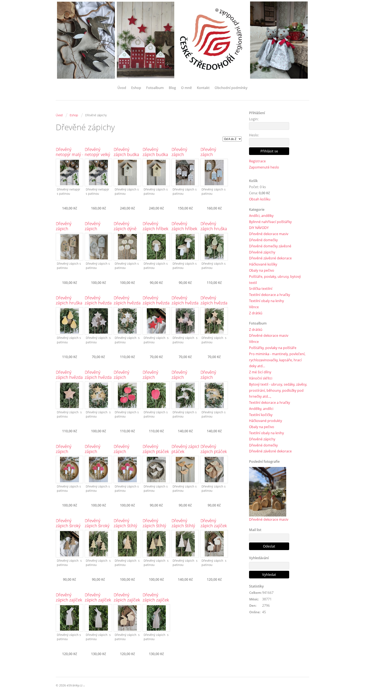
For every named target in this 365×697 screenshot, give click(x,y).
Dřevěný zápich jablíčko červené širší (126, 380)
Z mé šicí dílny (260, 372)
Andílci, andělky (261, 215)
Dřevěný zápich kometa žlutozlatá (209, 380)
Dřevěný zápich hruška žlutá (69, 303)
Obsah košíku (259, 199)
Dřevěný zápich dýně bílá (125, 228)
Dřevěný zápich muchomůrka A (69, 454)
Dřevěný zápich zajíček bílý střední (69, 600)
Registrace (257, 161)
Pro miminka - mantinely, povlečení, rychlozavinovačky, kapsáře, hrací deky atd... (277, 360)
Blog (172, 87)
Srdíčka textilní (260, 288)
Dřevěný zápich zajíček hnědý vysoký (156, 600)
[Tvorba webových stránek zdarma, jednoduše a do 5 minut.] (84, 686)
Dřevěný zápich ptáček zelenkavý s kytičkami (213, 454)
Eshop (136, 87)
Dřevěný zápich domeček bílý (184, 154)
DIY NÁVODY (259, 227)
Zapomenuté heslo (264, 167)
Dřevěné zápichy (262, 252)
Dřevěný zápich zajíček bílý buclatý (213, 525)
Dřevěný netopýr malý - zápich (69, 154)
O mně (186, 87)
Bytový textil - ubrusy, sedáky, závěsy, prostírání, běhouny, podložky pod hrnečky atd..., (278, 390)
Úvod (121, 87)
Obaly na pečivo (261, 270)
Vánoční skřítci (260, 378)
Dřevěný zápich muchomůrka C (127, 454)
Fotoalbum (155, 87)
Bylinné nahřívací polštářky (270, 221)
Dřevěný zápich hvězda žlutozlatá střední (98, 380)
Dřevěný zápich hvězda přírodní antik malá (185, 305)
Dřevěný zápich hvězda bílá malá (98, 303)
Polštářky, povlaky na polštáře (272, 347)
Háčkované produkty (265, 420)
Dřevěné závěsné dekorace (270, 258)
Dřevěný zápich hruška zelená (213, 228)
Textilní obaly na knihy (266, 301)
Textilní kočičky (260, 414)
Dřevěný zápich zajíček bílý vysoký (98, 600)
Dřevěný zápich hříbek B (184, 228)
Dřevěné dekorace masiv (268, 233)
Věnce (254, 307)
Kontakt (203, 87)
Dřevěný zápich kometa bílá (183, 377)
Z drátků (255, 313)
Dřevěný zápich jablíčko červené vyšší (155, 380)
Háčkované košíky (263, 264)
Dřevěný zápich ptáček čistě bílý (156, 451)
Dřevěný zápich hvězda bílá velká (127, 303)
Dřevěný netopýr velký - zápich (97, 154)
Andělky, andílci (261, 408)
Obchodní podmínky (231, 87)
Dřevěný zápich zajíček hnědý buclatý (127, 600)
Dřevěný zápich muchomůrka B (98, 454)
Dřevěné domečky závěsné (270, 246)
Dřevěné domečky (263, 240)
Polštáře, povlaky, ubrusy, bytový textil (275, 279)
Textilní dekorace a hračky (269, 294)
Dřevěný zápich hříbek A (155, 228)
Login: (254, 119)
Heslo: (254, 135)
